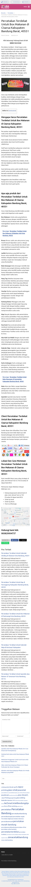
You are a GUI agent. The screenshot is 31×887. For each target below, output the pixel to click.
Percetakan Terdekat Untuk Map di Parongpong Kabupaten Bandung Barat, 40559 (15, 584)
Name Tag (27, 871)
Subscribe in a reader (7, 854)
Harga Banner (26, 874)
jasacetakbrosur (4, 792)
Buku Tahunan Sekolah (20, 871)
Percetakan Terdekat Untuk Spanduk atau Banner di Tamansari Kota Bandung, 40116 (15, 676)
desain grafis (13, 787)
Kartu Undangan (5, 874)
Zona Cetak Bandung (19, 879)
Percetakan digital (6, 818)
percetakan (6, 809)
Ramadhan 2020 (25, 834)
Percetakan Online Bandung (8, 860)
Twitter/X (23, 540)
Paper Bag (3, 872)
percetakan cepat (18, 816)
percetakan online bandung (8, 829)
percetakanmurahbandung (8, 827)
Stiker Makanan (13, 875)
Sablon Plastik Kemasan (21, 875)
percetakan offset (21, 827)
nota (2, 806)
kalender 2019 (11, 800)
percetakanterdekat (10, 832)
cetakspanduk (5, 787)
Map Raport (12, 876)
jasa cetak (13, 790)
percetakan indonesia (18, 818)
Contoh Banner (19, 874)
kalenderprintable (19, 800)
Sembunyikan (12, 110)
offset (5, 806)
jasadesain (5, 795)
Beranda (3, 13)
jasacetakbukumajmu (12, 792)
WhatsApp (5, 542)
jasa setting (21, 798)
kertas (2, 803)
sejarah (2, 837)
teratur (6, 837)
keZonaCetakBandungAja (16, 803)
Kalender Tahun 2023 (19, 876)
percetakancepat (7, 816)
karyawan (26, 800)
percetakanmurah (7, 821)
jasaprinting (13, 798)
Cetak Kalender (27, 872)
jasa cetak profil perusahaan (24, 792)
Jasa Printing (5, 798)
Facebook (15, 540)
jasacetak (22, 790)
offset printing (12, 806)
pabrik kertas (20, 806)
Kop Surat (12, 872)
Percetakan (10, 13)
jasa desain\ (23, 795)
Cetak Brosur (12, 871)
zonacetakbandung (18, 837)
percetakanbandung (19, 813)
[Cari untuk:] (15, 778)
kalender (4, 800)
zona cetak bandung (7, 840)
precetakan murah (10, 834)
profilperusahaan (18, 834)
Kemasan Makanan (5, 871)
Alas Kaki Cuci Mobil (19, 872)
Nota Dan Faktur (12, 874)
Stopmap (8, 872)
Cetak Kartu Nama (5, 875)
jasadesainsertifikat (13, 795)
